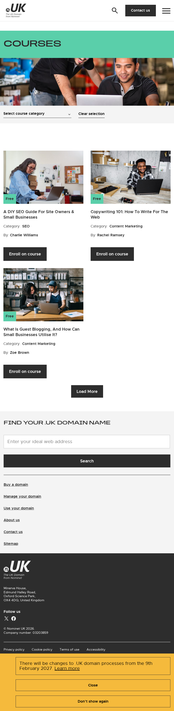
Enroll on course (25, 254)
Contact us (140, 10)
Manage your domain (22, 496)
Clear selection (91, 113)
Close (93, 685)
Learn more (67, 668)
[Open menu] (166, 11)
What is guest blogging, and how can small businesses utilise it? (41, 332)
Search (87, 461)
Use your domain (19, 508)
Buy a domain (16, 484)
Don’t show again (93, 701)
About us (12, 520)
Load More (87, 391)
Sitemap (11, 543)
